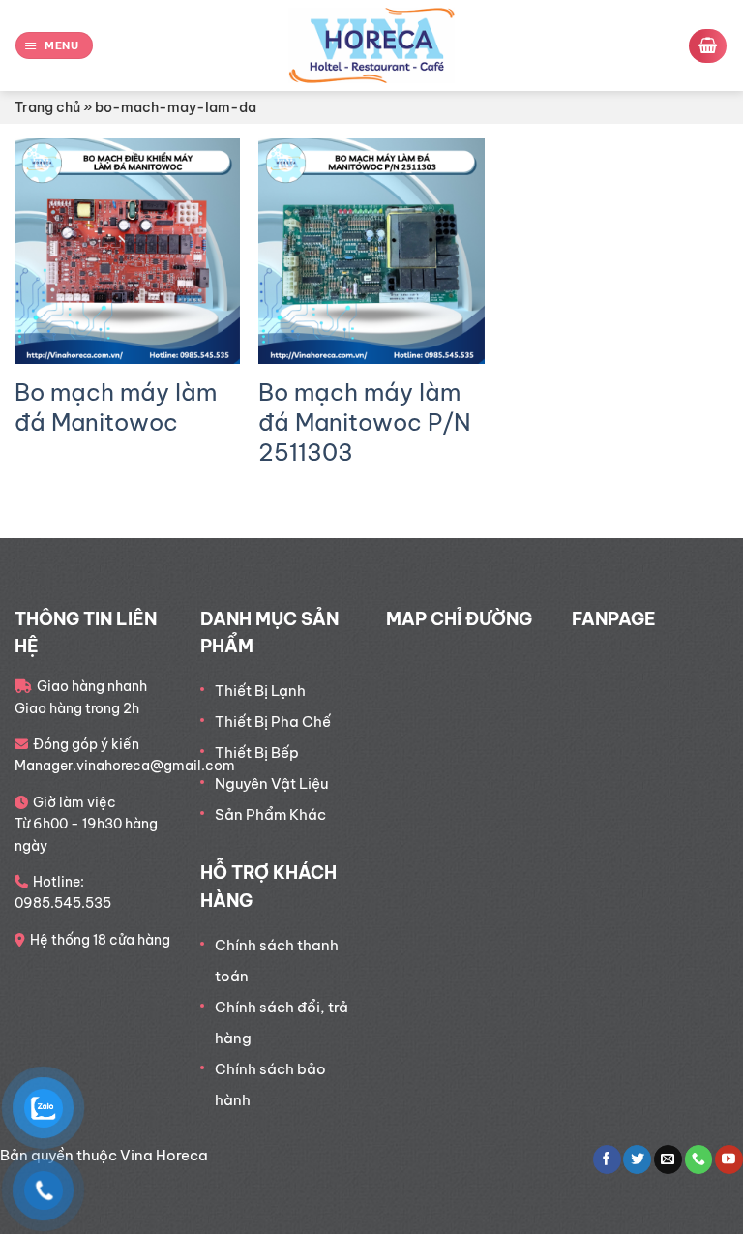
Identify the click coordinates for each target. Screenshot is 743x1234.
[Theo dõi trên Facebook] (607, 1159)
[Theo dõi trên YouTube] (729, 1159)
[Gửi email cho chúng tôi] (668, 1159)
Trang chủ (47, 107)
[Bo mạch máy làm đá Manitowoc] (127, 251)
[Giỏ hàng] (708, 46)
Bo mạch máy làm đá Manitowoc (116, 406)
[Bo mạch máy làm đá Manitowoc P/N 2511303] (371, 251)
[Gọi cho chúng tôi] (699, 1159)
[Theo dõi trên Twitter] (637, 1159)
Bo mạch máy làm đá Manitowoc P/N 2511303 (364, 422)
